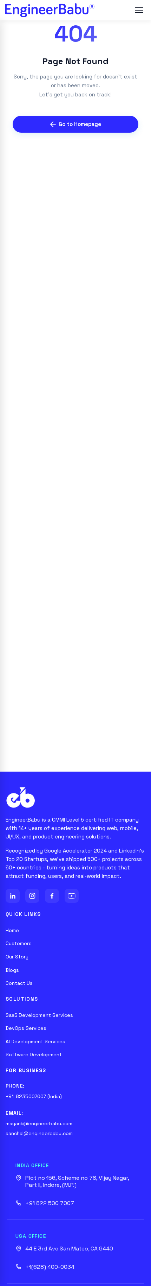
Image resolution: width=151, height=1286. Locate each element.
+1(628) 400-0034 (49, 1267)
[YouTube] (72, 896)
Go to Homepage (80, 124)
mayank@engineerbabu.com (39, 1123)
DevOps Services (26, 1028)
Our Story (17, 957)
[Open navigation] (139, 10)
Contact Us (19, 983)
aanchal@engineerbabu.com (39, 1133)
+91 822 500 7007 (49, 1203)
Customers (19, 943)
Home (12, 930)
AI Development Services (35, 1041)
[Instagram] (32, 896)
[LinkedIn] (13, 896)
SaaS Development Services (39, 1015)
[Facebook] (52, 896)
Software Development (34, 1054)
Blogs (12, 970)
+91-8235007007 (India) (34, 1096)
